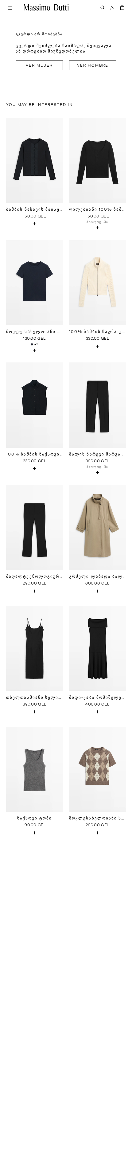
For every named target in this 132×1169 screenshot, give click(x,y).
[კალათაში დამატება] (34, 224)
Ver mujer (39, 66)
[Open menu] (10, 7)
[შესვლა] (112, 7)
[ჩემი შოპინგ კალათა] (122, 7)
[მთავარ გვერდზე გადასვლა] (46, 7)
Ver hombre (93, 66)
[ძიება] (102, 7)
